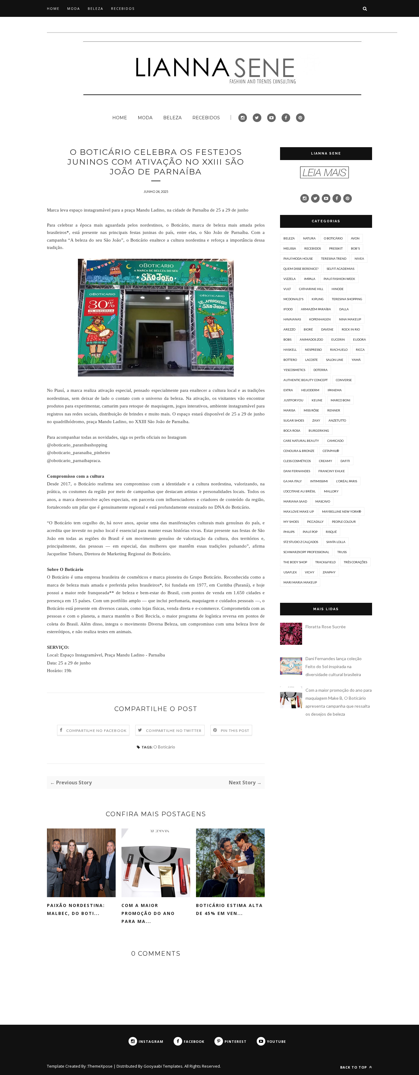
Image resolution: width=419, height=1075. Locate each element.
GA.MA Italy (292, 481)
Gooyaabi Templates (163, 1066)
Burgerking (319, 430)
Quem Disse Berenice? (300, 268)
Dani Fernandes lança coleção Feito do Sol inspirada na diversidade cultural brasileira (334, 666)
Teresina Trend (333, 258)
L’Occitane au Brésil (299, 491)
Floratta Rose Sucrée (326, 626)
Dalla (344, 309)
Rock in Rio (351, 329)
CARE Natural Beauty (301, 440)
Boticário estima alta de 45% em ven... (229, 909)
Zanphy (329, 572)
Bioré (308, 329)
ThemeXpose (100, 1066)
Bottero (290, 360)
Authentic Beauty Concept (305, 380)
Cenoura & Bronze (298, 451)
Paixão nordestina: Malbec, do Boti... (76, 909)
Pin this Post (235, 730)
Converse (344, 380)
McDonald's (293, 299)
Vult (287, 289)
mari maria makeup (300, 582)
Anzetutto (337, 420)
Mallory (331, 491)
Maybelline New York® (341, 511)
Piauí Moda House (298, 258)
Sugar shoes (293, 420)
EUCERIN (338, 339)
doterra (320, 370)
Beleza (289, 238)
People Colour (344, 521)
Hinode (338, 289)
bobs (287, 339)
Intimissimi (319, 481)
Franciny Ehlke (331, 471)
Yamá (356, 360)
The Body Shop (295, 562)
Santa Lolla (335, 542)
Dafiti (345, 461)
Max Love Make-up (298, 511)
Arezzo (289, 329)
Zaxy (316, 420)
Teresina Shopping (347, 299)
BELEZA (95, 8)
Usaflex (290, 572)
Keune (317, 400)
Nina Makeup (350, 319)
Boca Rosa (291, 430)
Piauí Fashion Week (339, 279)
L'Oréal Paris (346, 481)
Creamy (325, 461)
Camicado (335, 440)
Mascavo (322, 501)
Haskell (290, 349)
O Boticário (164, 746)
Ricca (360, 349)
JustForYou (293, 400)
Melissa (289, 248)
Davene (327, 329)
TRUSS (342, 552)
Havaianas (292, 319)
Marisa (289, 410)
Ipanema (335, 390)
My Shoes (291, 521)
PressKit (336, 248)
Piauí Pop (310, 532)
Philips (288, 532)
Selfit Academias (340, 268)
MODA (73, 8)
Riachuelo (339, 349)
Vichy (309, 572)
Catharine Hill (311, 289)
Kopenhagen (320, 319)
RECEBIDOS (123, 8)
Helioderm (310, 390)
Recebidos (312, 248)
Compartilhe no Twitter (174, 730)
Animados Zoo (311, 339)
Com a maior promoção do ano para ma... (148, 913)
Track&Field (325, 562)
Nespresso (313, 349)
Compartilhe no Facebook (96, 730)
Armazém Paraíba (316, 309)
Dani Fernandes (296, 471)
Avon (355, 238)
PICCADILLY (315, 521)
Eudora (359, 339)
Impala (309, 279)
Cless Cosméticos (297, 461)
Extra (288, 390)
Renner (333, 410)
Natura (309, 238)
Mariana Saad (295, 501)
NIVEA (359, 258)
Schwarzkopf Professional (306, 552)
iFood (288, 309)
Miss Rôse (311, 410)
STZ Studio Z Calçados (300, 542)
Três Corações (355, 562)
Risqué (331, 532)
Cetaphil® (331, 451)
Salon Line (334, 360)
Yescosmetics (294, 370)
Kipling (318, 299)
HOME (53, 8)
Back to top (354, 1067)
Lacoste (311, 360)
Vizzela (289, 279)
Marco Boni (340, 400)
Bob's (355, 248)
